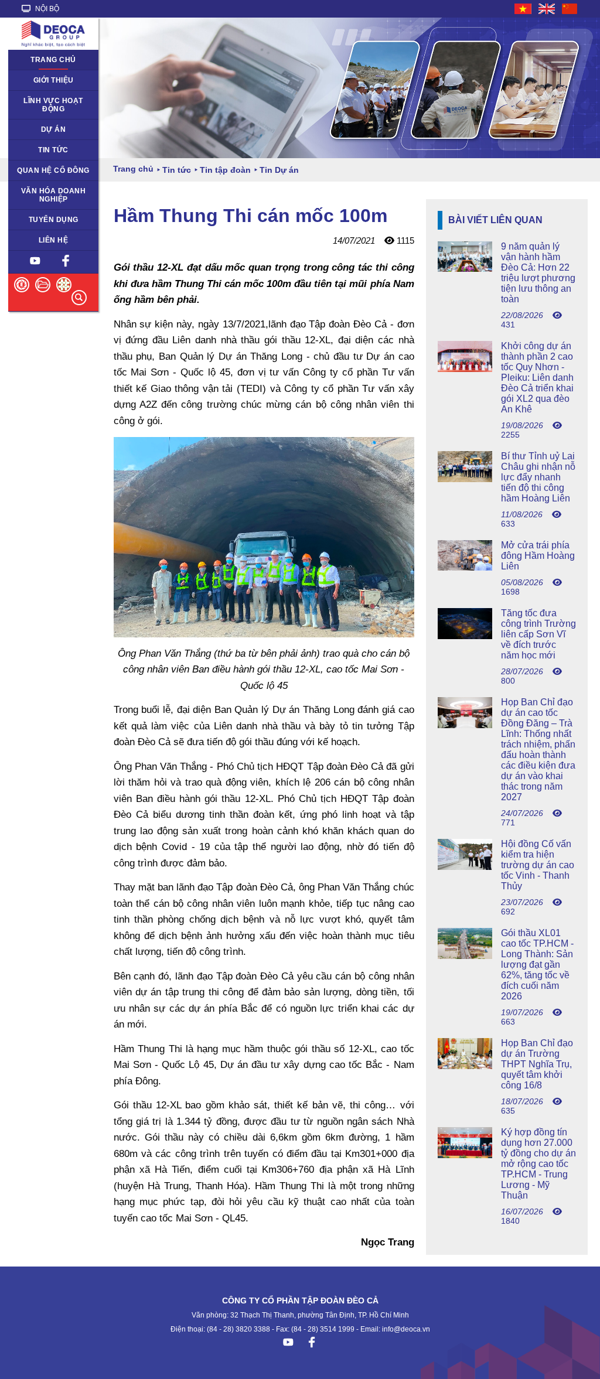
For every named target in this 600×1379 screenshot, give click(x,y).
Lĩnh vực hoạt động (53, 105)
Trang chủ (53, 60)
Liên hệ (54, 240)
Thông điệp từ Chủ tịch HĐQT (46, 84)
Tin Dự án (31, 150)
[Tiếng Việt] (523, 9)
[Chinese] (570, 9)
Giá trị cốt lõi (36, 191)
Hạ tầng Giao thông (47, 129)
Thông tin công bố (45, 170)
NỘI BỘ (46, 9)
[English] (547, 9)
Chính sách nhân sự (49, 220)
